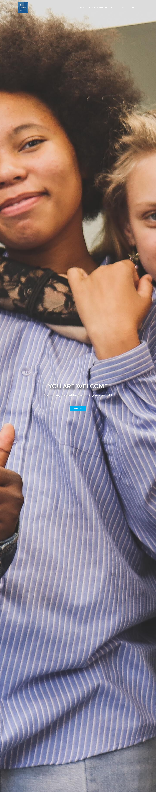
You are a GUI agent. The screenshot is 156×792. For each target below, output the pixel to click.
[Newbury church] (23, 7)
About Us (78, 408)
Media (113, 7)
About (80, 7)
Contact (131, 7)
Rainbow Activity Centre (96, 7)
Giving (121, 7)
